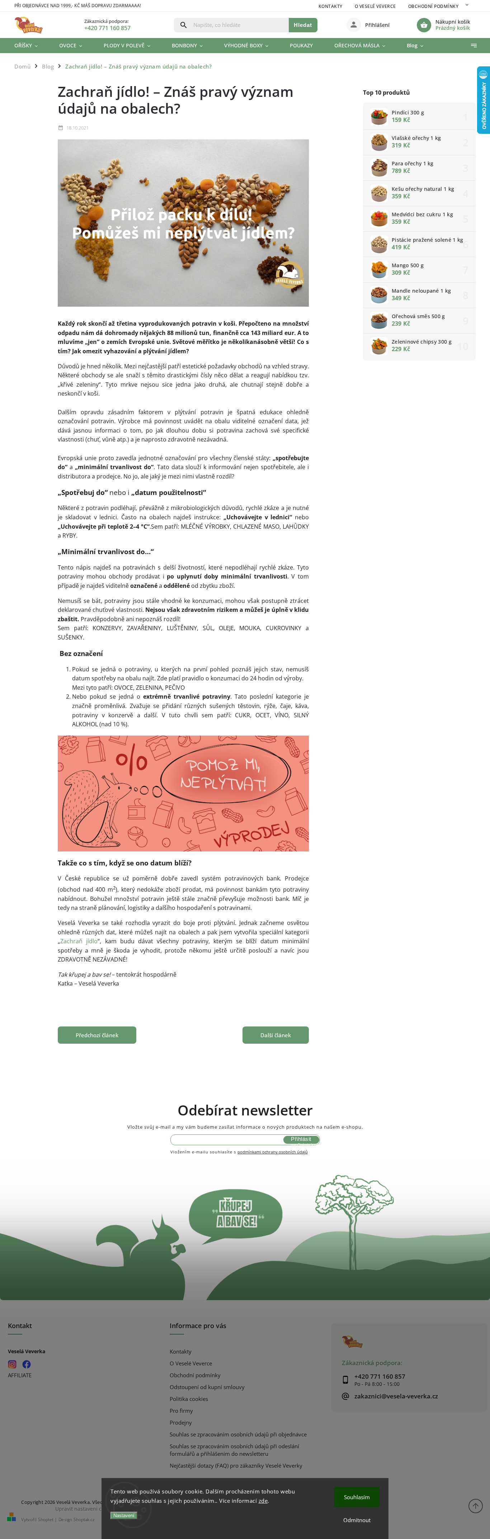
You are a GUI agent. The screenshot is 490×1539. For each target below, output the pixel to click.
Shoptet (45, 1519)
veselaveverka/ (12, 1364)
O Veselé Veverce (375, 6)
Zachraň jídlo (79, 941)
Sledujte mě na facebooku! (26, 1364)
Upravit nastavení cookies (86, 1508)
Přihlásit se (301, 1140)
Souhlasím (357, 1497)
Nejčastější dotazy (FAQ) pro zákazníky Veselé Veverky (236, 1465)
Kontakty (331, 6)
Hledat (303, 25)
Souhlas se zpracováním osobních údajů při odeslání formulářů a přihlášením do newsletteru (234, 1450)
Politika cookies (189, 1399)
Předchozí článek (97, 1035)
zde (263, 1500)
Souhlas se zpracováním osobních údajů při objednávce (238, 1434)
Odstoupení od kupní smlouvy (207, 1387)
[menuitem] (31, 45)
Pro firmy (181, 1411)
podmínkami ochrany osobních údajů (272, 1152)
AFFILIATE (20, 1375)
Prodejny (181, 1422)
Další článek (275, 1035)
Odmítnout (357, 1520)
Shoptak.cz (84, 1519)
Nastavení (124, 1515)
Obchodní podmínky (433, 6)
